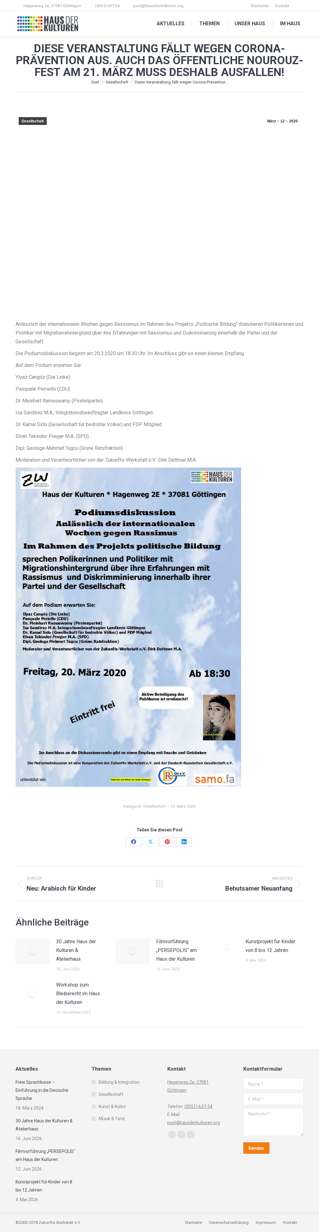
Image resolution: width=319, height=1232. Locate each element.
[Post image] (33, 951)
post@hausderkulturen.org (158, 5)
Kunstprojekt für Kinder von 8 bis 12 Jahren (270, 946)
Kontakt (290, 1222)
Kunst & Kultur (112, 1106)
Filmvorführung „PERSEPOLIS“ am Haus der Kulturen (176, 950)
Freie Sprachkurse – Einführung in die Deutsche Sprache (42, 1090)
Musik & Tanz (112, 1118)
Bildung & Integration (119, 1082)
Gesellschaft (32, 121)
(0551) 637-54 (198, 1106)
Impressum (266, 1222)
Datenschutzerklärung (229, 1222)
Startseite (194, 1222)
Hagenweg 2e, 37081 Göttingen (52, 5)
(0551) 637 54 (107, 5)
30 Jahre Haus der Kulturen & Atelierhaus (76, 950)
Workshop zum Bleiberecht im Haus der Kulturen (78, 993)
